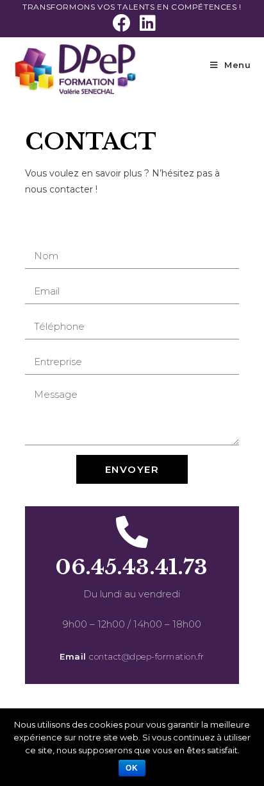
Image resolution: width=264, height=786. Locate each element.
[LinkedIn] (145, 23)
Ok (132, 768)
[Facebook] (121, 23)
